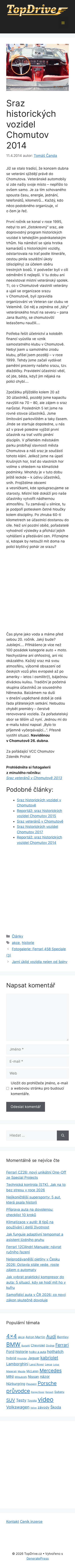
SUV (10, 1400)
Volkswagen (17, 1407)
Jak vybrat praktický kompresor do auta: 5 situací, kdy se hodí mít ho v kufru (36, 1282)
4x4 (11, 1336)
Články (17, 936)
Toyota (32, 1400)
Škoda (55, 1407)
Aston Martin (35, 1337)
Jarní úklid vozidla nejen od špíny (39, 962)
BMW (13, 1344)
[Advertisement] (37, 592)
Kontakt (12, 1521)
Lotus (56, 1364)
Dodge (50, 1345)
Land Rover (36, 1364)
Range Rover (37, 1392)
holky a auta (37, 1352)
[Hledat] (63, 1136)
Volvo (33, 1407)
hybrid (11, 1358)
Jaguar (33, 1358)
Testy (21, 1400)
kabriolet (49, 1357)
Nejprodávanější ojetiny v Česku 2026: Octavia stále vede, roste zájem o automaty (33, 1264)
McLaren (32, 1371)
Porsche (47, 1383)
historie (28, 943)
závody (43, 1407)
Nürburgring (15, 1384)
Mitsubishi (21, 1376)
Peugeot (31, 1384)
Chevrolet (38, 1345)
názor (45, 1376)
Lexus (48, 1364)
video (46, 1399)
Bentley (63, 1337)
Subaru (59, 1392)
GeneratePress (37, 1558)
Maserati (11, 1371)
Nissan (33, 1376)
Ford (10, 1351)
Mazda (21, 1371)
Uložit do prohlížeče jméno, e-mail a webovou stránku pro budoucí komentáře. (39, 1088)
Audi (51, 1336)
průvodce (18, 1391)
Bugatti (25, 1345)
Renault (49, 1392)
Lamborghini (17, 1364)
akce (16, 943)
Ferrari (62, 1345)
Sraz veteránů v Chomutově (40, 821)
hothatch (55, 1351)
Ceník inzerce (31, 1521)
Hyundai (22, 1358)
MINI (10, 1376)
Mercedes (51, 1370)
